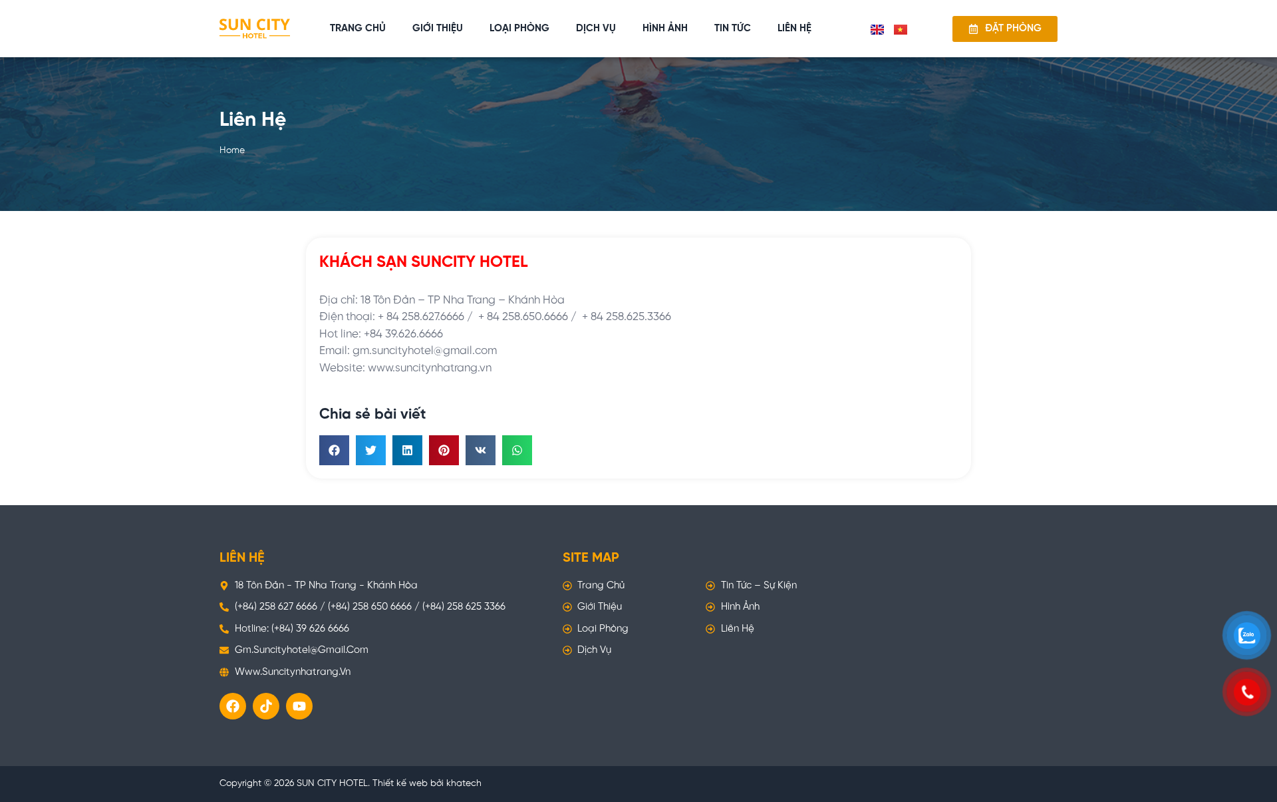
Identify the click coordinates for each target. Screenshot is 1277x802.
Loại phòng (519, 28)
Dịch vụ (596, 28)
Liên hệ (794, 28)
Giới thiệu (437, 28)
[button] (334, 450)
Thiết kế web (400, 784)
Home (232, 151)
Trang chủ (358, 28)
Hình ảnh (665, 28)
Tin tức (732, 28)
